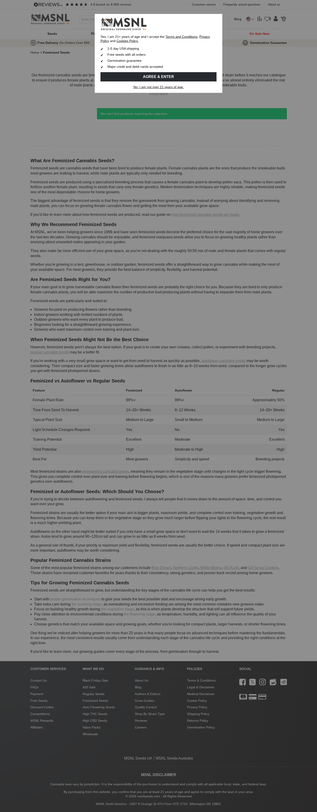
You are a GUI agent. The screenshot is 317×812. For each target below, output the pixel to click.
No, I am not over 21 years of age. (158, 87)
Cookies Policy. (127, 41)
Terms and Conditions (181, 37)
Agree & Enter (158, 77)
